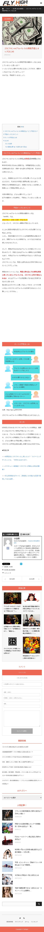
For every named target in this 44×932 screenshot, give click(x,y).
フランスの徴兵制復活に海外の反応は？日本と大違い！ (28, 812)
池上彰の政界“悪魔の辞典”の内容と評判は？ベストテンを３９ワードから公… (31, 609)
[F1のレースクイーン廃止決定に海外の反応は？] (7, 840)
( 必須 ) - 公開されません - (13, 698)
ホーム (27, 921)
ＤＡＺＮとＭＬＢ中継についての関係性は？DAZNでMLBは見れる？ (12, 651)
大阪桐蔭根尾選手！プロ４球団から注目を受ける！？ (17, 752)
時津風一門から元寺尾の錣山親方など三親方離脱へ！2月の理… (28, 851)
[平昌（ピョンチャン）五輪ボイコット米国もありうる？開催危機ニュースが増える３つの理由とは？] (7, 866)
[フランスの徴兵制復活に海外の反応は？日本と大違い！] (7, 815)
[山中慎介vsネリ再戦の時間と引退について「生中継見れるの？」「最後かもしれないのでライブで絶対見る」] (12, 619)
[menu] (41, 3)
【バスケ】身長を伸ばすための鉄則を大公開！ (15, 747)
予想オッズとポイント (10, 134)
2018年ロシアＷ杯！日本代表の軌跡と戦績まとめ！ (17, 767)
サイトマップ (19, 921)
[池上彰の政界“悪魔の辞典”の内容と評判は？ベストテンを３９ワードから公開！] (31, 598)
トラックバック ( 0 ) (22, 677)
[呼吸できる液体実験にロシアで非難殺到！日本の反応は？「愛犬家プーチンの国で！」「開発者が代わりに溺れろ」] (7, 828)
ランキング (34, 921)
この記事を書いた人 (11, 534)
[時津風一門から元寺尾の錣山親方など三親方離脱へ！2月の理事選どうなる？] (7, 853)
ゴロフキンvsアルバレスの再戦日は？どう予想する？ (20, 131)
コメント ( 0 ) (22, 672)
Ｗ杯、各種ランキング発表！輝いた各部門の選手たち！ (18, 762)
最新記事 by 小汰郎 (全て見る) (16, 147)
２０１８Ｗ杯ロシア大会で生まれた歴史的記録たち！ (17, 757)
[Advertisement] (22, 102)
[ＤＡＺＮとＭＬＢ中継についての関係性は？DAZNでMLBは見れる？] (12, 641)
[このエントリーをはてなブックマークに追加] (21, 564)
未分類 (6, 570)
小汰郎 (8, 144)
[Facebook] (8, 548)
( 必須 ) (7, 692)
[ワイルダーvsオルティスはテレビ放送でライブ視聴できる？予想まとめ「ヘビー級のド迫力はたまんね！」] (12, 598)
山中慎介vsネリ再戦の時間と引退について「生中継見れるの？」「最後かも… (12, 629)
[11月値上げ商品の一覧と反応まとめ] (7, 879)
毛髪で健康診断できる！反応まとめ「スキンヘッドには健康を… (28, 889)
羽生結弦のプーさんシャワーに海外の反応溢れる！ (31, 657)
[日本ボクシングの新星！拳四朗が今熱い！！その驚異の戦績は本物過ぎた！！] (31, 620)
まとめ (6, 140)
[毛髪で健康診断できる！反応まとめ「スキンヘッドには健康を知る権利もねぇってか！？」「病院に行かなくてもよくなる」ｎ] (7, 892)
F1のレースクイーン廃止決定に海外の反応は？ (28, 838)
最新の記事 (26, 534)
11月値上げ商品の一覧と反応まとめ (27, 875)
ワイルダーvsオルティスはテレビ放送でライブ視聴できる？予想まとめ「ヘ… (12, 609)
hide (22, 127)
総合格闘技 (7, 19)
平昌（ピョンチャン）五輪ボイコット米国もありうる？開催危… (28, 863)
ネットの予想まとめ (10, 137)
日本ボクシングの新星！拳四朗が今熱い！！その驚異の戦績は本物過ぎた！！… (31, 631)
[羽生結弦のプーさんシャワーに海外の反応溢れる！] (31, 645)
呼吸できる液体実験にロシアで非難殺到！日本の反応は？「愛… (27, 825)
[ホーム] (3, 8)
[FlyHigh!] (15, 3)
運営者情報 (10, 921)
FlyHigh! (25, 929)
